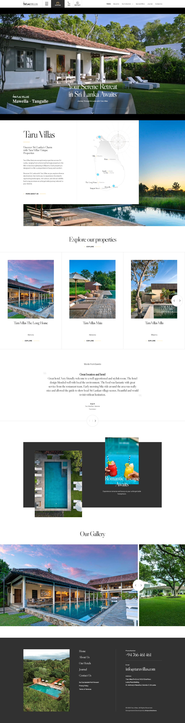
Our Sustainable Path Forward (89, 682)
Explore (90, 246)
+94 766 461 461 (138, 654)
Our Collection (126, 4)
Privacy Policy (83, 686)
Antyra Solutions (151, 710)
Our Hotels (85, 663)
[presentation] (174, 300)
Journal (149, 4)
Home (109, 4)
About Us (116, 4)
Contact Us (158, 4)
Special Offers (140, 4)
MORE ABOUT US (32, 194)
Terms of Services (85, 689)
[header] (32, 4)
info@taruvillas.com (140, 669)
